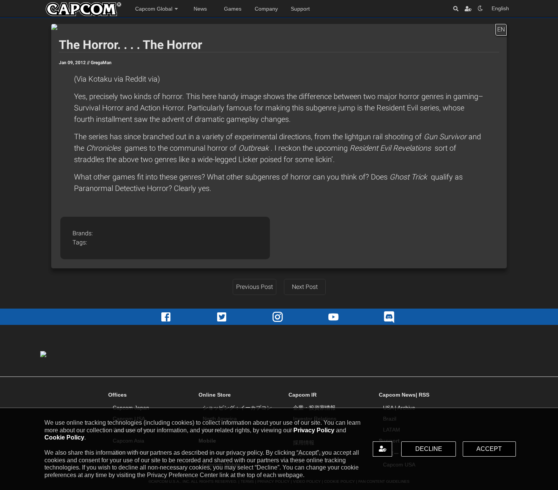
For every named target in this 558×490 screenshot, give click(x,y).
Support (300, 9)
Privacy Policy (313, 430)
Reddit (136, 79)
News (200, 9)
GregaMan (101, 62)
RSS (424, 395)
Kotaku (101, 79)
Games (232, 9)
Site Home (83, 9)
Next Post (304, 286)
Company (266, 9)
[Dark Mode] (480, 8)
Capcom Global (153, 9)
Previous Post (254, 286)
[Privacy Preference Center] (382, 449)
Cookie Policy (64, 437)
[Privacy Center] (468, 8)
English (500, 8)
